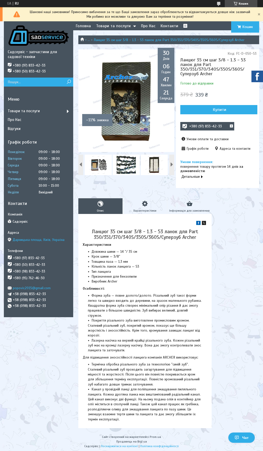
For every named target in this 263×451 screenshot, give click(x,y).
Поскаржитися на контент (119, 446)
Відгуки (14, 128)
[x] (204, 224)
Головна (83, 26)
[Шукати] (68, 82)
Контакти (169, 26)
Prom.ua (155, 437)
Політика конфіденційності (159, 446)
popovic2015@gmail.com (32, 288)
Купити (219, 109)
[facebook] (198, 224)
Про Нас (148, 26)
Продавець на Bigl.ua (131, 441)
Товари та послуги (113, 26)
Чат (245, 438)
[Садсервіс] (38, 35)
